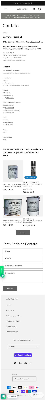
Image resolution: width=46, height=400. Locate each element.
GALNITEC (18, 395)
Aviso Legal (10, 310)
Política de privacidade (13, 316)
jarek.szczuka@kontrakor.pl (12, 110)
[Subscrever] (36, 346)
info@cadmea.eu (10, 97)
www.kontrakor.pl (9, 107)
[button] (5, 9)
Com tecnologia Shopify (29, 395)
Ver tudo (23, 233)
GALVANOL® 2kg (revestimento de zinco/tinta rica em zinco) (12, 185)
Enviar (10, 289)
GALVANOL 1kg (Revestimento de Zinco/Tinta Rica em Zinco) (12, 221)
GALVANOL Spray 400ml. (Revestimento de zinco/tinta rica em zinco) (32, 184)
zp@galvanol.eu (23, 73)
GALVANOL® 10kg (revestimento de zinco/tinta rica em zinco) (32, 220)
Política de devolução (13, 321)
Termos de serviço (12, 332)
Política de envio (11, 326)
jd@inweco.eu (9, 122)
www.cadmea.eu (9, 95)
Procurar (8, 305)
